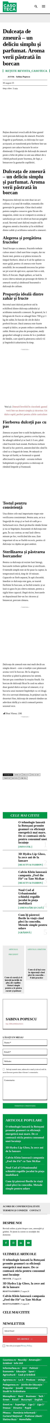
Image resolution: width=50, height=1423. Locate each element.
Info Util (25, 847)
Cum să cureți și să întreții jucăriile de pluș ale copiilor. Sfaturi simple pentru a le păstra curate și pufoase (13, 984)
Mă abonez (23, 1339)
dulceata (35, 775)
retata (15, 778)
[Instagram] (13, 1243)
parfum (7, 778)
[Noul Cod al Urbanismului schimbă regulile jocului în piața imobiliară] (9, 894)
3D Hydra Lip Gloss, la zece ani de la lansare (32, 857)
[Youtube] (28, 1243)
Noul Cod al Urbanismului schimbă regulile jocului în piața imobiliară (29, 896)
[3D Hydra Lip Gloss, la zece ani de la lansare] (9, 858)
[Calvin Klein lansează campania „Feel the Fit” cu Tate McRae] (9, 876)
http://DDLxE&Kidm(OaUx (14, 1024)
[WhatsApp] (25, 95)
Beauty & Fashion (30, 865)
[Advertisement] (25, 376)
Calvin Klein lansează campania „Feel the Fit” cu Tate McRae (32, 875)
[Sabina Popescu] (5, 77)
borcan (18, 775)
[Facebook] (5, 95)
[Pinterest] (18, 95)
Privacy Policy (26, 1346)
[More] (38, 95)
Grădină (24, 932)
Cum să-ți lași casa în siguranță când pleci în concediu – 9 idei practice (36, 973)
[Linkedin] (31, 95)
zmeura (23, 778)
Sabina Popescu (23, 77)
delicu (26, 775)
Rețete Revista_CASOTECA (26, 70)
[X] (12, 95)
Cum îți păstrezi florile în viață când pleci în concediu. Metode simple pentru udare (32, 921)
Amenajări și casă (31, 908)
